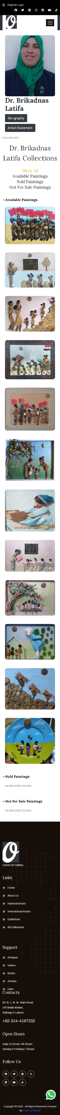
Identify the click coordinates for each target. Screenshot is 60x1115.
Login (21, 5)
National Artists (17, 903)
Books (11, 973)
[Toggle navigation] (50, 22)
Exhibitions (14, 919)
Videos (12, 965)
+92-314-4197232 (18, 1021)
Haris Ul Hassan (32, 1110)
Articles (12, 981)
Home (11, 887)
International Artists (19, 911)
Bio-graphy (16, 118)
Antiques (13, 957)
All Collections (16, 927)
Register (12, 5)
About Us (13, 895)
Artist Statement (20, 128)
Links (11, 989)
